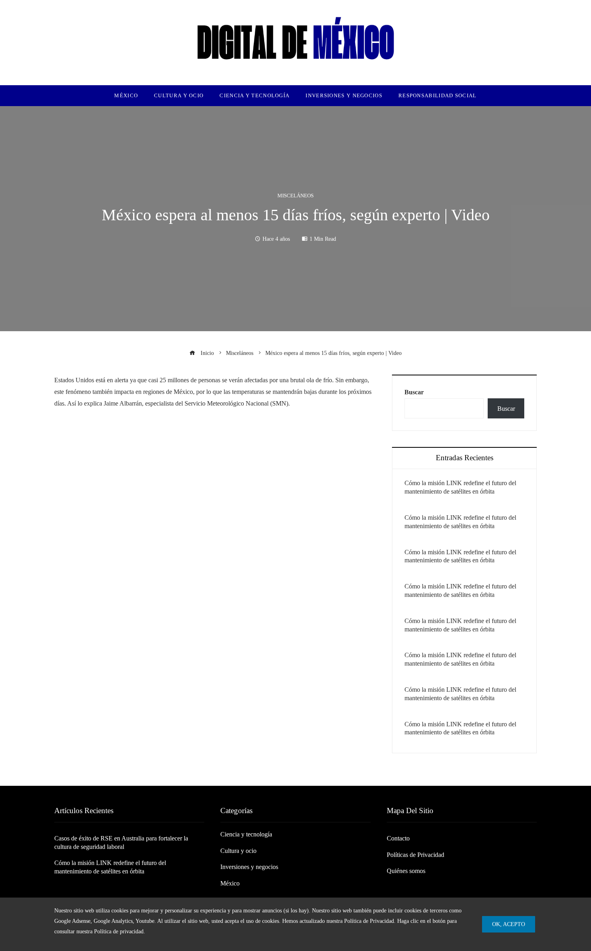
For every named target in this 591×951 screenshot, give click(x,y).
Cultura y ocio (238, 850)
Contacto (398, 838)
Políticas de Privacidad (415, 854)
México (230, 883)
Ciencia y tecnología (246, 834)
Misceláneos (295, 196)
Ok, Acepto (508, 924)
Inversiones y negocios (249, 866)
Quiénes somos (406, 870)
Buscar (414, 392)
